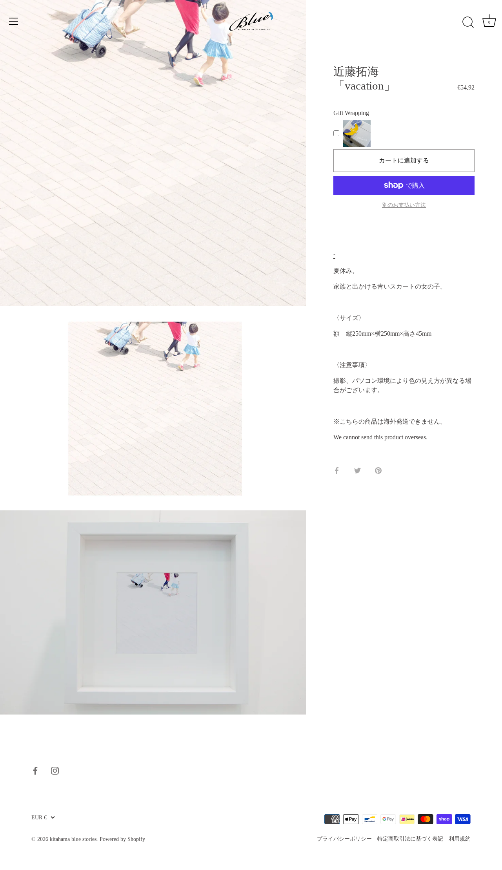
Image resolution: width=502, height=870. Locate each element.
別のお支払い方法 (404, 205)
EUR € (39, 818)
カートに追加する (404, 160)
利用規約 (460, 839)
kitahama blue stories (73, 839)
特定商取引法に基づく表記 (410, 839)
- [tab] (334, 253)
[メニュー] (13, 21)
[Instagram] (55, 770)
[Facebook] (35, 770)
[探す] (468, 22)
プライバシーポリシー (344, 839)
